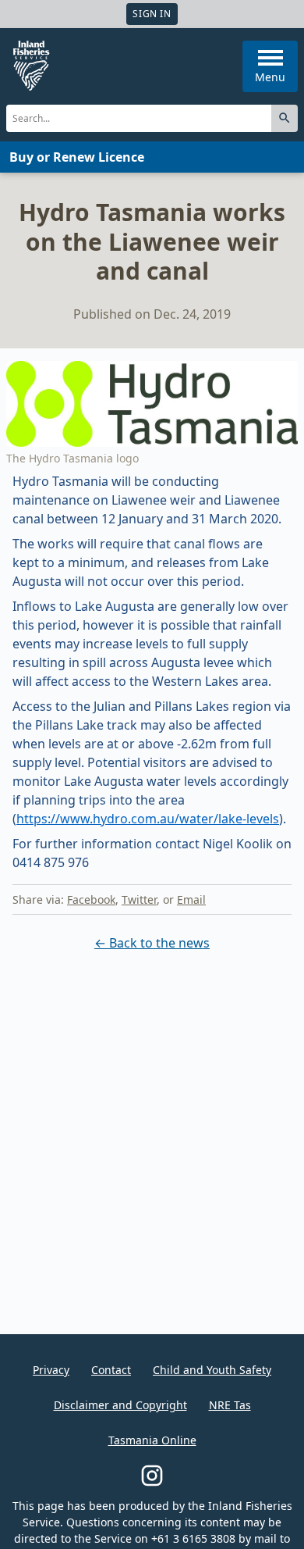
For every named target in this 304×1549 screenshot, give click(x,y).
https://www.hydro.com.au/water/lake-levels (147, 818)
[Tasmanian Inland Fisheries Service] (31, 66)
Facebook (91, 899)
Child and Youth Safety (212, 1369)
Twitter (139, 899)
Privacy (51, 1369)
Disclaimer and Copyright (120, 1404)
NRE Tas (230, 1404)
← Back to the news (152, 942)
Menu (270, 77)
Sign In (152, 13)
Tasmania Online (152, 1440)
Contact (111, 1369)
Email (191, 899)
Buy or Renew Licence (76, 157)
